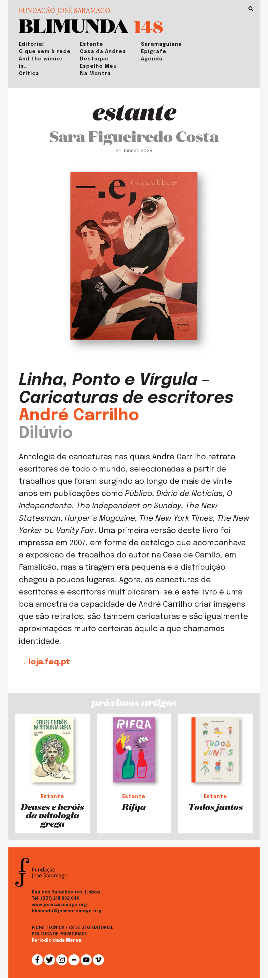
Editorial (31, 44)
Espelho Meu (98, 66)
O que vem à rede (45, 51)
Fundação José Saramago (64, 11)
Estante (91, 44)
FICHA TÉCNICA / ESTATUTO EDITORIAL (72, 928)
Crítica (29, 73)
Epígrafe (153, 51)
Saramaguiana (161, 44)
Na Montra (95, 73)
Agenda (152, 59)
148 (148, 26)
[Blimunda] (73, 25)
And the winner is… (41, 63)
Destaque (94, 59)
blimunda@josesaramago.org (66, 911)
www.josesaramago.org (59, 905)
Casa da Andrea (103, 51)
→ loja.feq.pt (44, 662)
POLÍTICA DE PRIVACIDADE (59, 934)
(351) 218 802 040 (60, 899)
